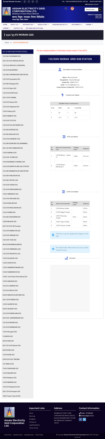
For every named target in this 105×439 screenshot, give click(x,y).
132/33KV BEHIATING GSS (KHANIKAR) (15, 143)
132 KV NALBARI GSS (9, 373)
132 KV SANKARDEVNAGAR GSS (13, 267)
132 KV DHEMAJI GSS (10, 152)
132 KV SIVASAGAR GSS (10, 368)
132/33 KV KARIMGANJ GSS (12, 249)
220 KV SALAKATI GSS (10, 309)
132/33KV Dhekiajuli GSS (11, 84)
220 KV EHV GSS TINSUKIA (11, 359)
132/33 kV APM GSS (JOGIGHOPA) (14, 65)
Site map (32, 416)
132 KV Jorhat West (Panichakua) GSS (15, 276)
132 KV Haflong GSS (9, 111)
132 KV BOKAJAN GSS (10, 203)
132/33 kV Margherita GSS (11, 387)
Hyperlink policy (17, 435)
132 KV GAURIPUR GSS (10, 304)
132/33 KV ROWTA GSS (10, 93)
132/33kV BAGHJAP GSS (11, 134)
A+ (33, 1)
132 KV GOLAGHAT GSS (10, 258)
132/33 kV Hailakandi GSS (11, 107)
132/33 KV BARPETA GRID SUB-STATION (16, 166)
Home (7, 42)
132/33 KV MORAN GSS (10, 322)
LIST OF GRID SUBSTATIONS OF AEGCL (15, 51)
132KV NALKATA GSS (9, 221)
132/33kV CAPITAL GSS (10, 180)
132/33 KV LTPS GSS (9, 120)
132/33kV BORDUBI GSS (10, 130)
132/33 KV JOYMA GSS (10, 157)
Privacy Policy (39, 435)
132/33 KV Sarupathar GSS (11, 79)
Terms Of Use (33, 428)
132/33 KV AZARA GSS (10, 185)
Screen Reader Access (12, 1)
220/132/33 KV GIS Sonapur (12, 226)
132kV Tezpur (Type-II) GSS (11, 396)
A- (25, 1)
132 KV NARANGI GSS (10, 382)
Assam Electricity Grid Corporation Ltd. (76, 435)
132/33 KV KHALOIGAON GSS (12, 208)
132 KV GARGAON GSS (10, 281)
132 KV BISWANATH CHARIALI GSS (14, 162)
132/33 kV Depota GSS (10, 102)
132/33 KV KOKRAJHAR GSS (12, 313)
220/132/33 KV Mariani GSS (12, 345)
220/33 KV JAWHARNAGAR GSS (13, 318)
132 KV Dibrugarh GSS (10, 332)
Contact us (32, 422)
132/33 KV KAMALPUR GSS (11, 231)
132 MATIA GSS (8, 336)
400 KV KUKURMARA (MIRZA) (12, 244)
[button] (93, 4)
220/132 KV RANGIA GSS (11, 299)
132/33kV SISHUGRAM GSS (11, 217)
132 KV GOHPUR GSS (9, 263)
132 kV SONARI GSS (9, 212)
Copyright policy (29, 435)
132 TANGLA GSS (8, 364)
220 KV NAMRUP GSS (9, 116)
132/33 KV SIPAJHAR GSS (11, 198)
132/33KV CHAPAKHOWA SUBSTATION (15, 74)
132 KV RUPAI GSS (8, 355)
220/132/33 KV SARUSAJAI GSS (13, 61)
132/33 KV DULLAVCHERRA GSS (13, 125)
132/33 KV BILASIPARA (10, 70)
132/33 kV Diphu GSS (9, 88)
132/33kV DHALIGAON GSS (11, 175)
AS (100, 17)
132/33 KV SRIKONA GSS (11, 235)
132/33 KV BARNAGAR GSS (11, 327)
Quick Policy (7, 435)
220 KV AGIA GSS (8, 341)
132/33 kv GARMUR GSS (10, 286)
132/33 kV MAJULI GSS (10, 290)
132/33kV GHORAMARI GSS (12, 56)
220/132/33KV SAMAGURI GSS (13, 148)
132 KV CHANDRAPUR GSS (11, 272)
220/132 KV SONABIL (9, 97)
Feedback (32, 419)
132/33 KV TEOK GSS (9, 240)
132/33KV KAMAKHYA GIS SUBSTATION (15, 171)
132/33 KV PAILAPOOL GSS (11, 254)
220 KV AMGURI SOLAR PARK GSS (14, 295)
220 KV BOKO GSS (8, 350)
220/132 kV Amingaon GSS (11, 391)
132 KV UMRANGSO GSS (10, 194)
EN (97, 17)
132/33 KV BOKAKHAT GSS (11, 139)
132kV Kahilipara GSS (9, 377)
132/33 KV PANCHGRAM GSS (12, 189)
